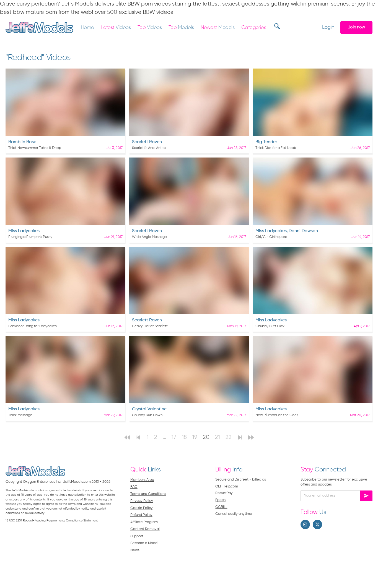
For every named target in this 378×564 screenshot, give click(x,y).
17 (174, 437)
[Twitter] (317, 524)
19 (194, 437)
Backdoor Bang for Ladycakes (32, 326)
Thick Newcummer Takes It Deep (34, 148)
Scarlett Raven (147, 142)
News (134, 550)
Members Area (142, 480)
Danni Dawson (303, 231)
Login (328, 27)
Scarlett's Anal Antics (149, 148)
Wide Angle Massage (149, 237)
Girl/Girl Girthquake (271, 237)
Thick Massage (20, 415)
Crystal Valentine (149, 409)
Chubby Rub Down (147, 415)
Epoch (220, 500)
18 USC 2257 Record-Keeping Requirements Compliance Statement (52, 520)
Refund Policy (141, 515)
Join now (356, 27)
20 (206, 437)
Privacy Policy (141, 501)
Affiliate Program (144, 522)
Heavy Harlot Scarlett (150, 326)
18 (184, 437)
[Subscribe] (366, 495)
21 (217, 437)
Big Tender (266, 142)
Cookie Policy (141, 508)
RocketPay (224, 493)
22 (229, 437)
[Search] (276, 26)
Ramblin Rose (22, 142)
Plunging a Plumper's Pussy (30, 237)
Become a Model (144, 543)
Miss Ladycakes (24, 231)
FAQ (134, 487)
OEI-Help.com (226, 486)
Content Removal (145, 529)
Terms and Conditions (148, 494)
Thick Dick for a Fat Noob (275, 148)
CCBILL (221, 507)
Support (136, 536)
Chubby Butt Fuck (269, 326)
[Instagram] (305, 524)
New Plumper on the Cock (276, 415)
